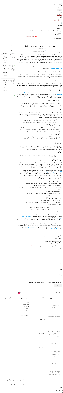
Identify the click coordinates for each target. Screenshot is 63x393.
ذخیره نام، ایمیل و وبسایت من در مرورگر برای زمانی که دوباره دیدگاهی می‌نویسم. (45, 282)
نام (61, 263)
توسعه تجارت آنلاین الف (14, 384)
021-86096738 (42, 313)
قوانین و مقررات (25, 304)
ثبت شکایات (26, 306)
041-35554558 (42, 333)
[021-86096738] (43, 310)
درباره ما (27, 301)
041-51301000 (42, 347)
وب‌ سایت (60, 275)
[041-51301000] (43, 344)
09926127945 (42, 319)
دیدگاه (60, 248)
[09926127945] (43, 316)
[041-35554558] (43, 330)
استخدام (27, 312)
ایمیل (60, 269)
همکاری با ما (26, 308)
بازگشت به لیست (58, 238)
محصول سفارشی (25, 310)
